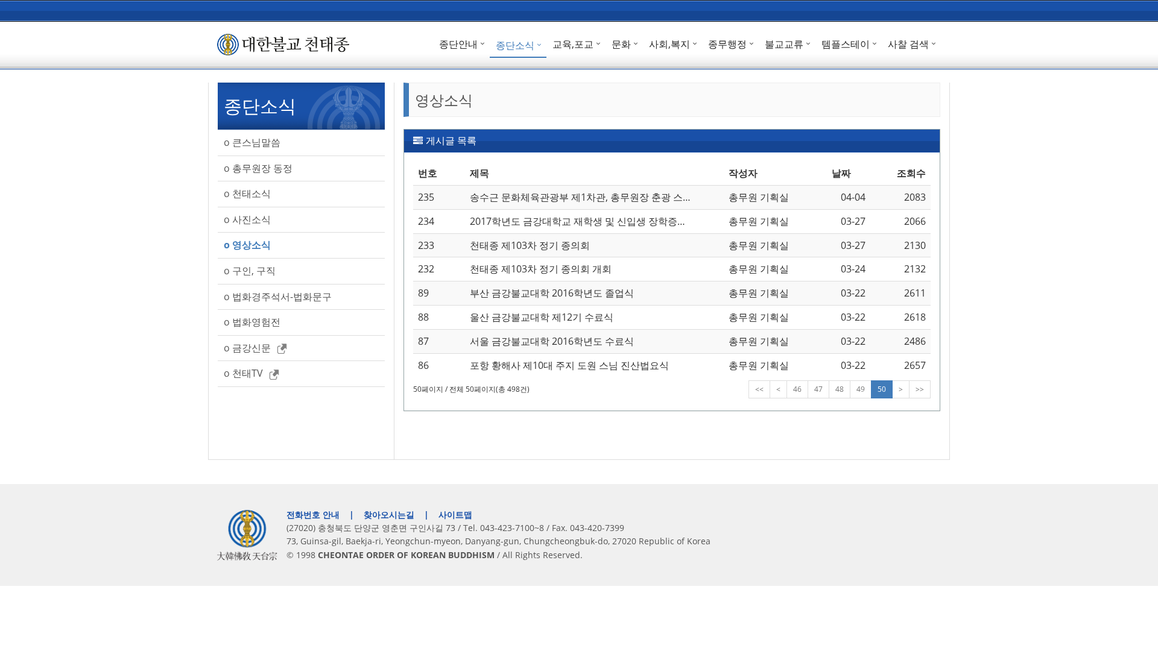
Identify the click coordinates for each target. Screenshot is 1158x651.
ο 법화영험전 (252, 322)
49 (860, 389)
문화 (621, 44)
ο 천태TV (243, 373)
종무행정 (727, 44)
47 (818, 389)
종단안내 (458, 44)
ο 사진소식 (247, 219)
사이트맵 (455, 514)
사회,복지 (669, 44)
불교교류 (784, 44)
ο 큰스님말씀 (252, 142)
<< (759, 389)
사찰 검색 (908, 44)
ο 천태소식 (247, 193)
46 (797, 389)
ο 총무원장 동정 (258, 168)
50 (882, 389)
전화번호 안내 (313, 514)
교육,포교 (572, 44)
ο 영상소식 (247, 244)
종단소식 (515, 45)
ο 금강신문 (247, 347)
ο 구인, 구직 (250, 270)
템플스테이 (845, 44)
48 (839, 389)
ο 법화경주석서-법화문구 (278, 296)
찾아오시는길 (389, 514)
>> (920, 389)
